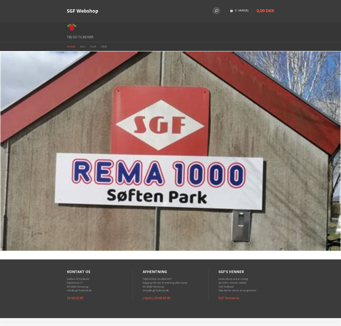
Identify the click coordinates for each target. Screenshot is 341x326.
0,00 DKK (265, 10)
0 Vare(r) (241, 10)
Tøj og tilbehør (80, 37)
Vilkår (104, 46)
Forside (71, 46)
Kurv (82, 46)
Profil (93, 46)
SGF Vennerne (228, 298)
